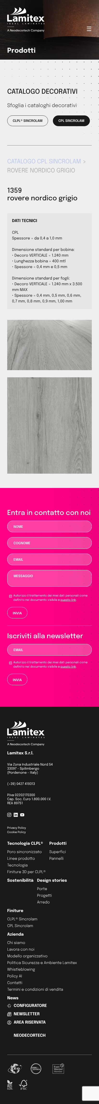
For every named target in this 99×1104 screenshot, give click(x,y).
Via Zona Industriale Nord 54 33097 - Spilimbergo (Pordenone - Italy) (30, 769)
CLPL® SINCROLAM (28, 121)
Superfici (57, 852)
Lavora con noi (20, 950)
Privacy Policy (16, 828)
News (13, 998)
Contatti (14, 983)
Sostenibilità (20, 881)
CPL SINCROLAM (71, 121)
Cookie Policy (16, 832)
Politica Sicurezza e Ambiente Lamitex (42, 963)
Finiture (15, 911)
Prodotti (58, 844)
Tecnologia (17, 865)
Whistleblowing (21, 970)
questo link (68, 600)
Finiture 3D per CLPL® (26, 872)
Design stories (52, 881)
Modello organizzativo (27, 956)
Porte (42, 889)
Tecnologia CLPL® (25, 844)
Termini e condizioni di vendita (35, 990)
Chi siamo (16, 943)
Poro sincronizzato (24, 852)
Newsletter (27, 1014)
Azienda (15, 935)
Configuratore (30, 1006)
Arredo (43, 902)
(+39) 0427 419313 (21, 784)
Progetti (44, 896)
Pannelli (56, 859)
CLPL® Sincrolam (22, 919)
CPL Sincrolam (20, 926)
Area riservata (30, 1023)
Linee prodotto (21, 859)
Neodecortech (30, 1036)
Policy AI (14, 976)
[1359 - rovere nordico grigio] (49, 473)
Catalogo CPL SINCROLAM (44, 162)
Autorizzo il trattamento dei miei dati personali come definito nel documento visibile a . (50, 597)
